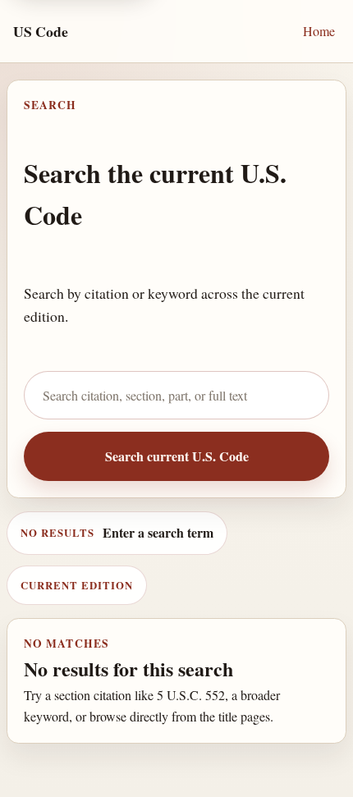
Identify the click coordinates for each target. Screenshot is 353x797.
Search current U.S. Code (177, 456)
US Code (40, 31)
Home (319, 30)
